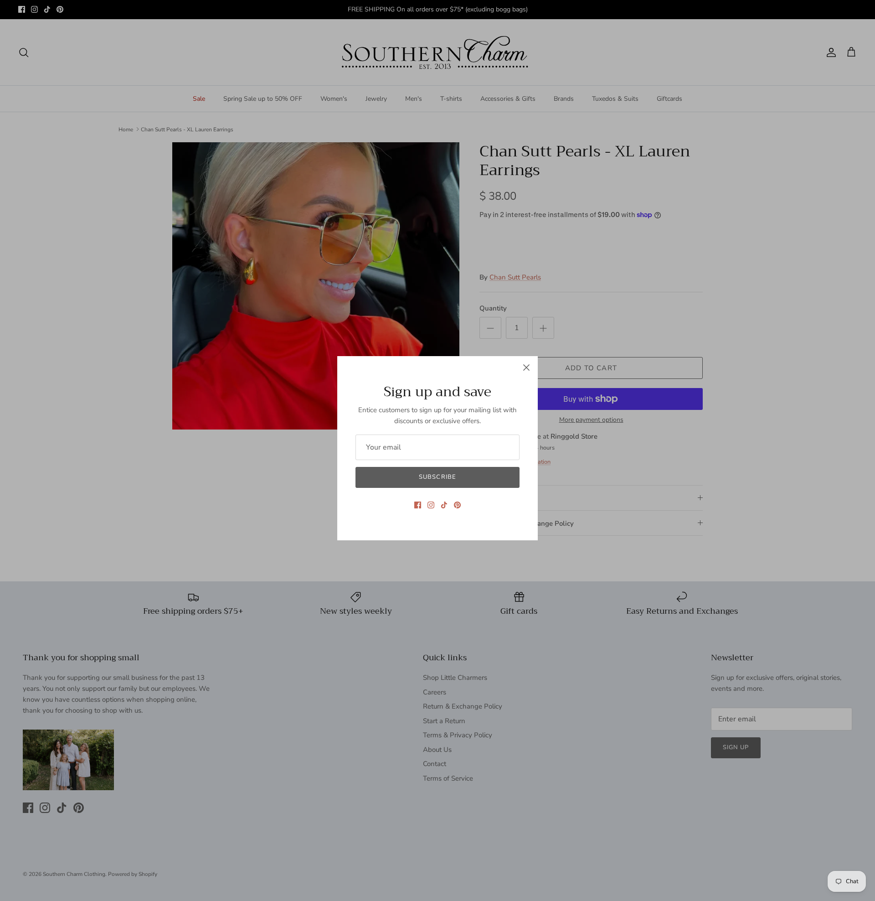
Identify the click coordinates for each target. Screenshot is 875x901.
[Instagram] (430, 505)
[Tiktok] (444, 505)
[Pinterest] (457, 505)
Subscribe (437, 477)
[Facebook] (417, 505)
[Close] (526, 367)
